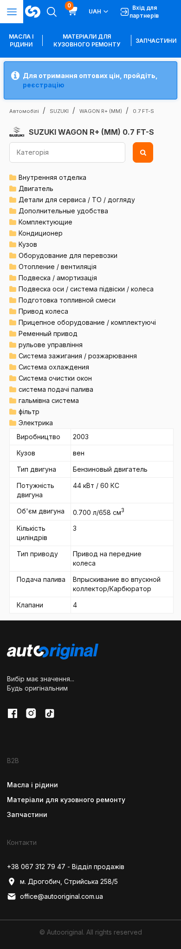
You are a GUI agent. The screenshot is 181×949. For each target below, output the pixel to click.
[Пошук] (143, 152)
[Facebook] (12, 713)
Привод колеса (43, 311)
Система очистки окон (55, 378)
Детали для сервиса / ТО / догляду (77, 200)
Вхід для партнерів (144, 11)
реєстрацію (44, 85)
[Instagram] (31, 713)
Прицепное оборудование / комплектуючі (87, 322)
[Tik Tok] (49, 713)
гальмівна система (49, 400)
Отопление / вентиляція (58, 266)
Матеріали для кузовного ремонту (86, 40)
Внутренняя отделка (52, 177)
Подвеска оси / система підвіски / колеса (86, 289)
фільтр (29, 411)
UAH (95, 11)
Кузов (28, 244)
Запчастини (156, 40)
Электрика (36, 423)
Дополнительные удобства (63, 211)
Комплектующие (45, 222)
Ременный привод (48, 333)
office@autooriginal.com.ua (61, 896)
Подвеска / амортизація (58, 278)
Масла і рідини (32, 785)
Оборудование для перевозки (68, 255)
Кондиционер (41, 233)
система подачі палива (56, 389)
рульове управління (51, 345)
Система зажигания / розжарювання (78, 356)
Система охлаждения (54, 367)
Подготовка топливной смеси (67, 300)
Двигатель (36, 188)
